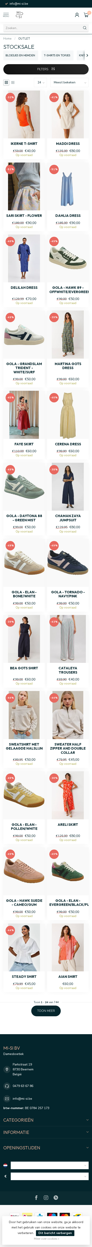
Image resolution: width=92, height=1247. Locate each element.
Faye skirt (24, 444)
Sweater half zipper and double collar (68, 748)
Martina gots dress (68, 366)
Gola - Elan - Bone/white (24, 594)
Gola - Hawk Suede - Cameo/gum (24, 903)
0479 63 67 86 (23, 1086)
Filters (43, 69)
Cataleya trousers (68, 670)
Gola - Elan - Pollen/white (24, 827)
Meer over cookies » (46, 1239)
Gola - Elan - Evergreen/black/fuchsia (67, 903)
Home (7, 39)
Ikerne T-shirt (24, 144)
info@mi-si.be (22, 1099)
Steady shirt (24, 977)
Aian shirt (67, 977)
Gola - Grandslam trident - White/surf (24, 368)
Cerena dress (68, 444)
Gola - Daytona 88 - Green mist (24, 518)
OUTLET (24, 39)
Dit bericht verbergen (55, 1233)
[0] (86, 14)
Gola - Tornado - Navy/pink (68, 594)
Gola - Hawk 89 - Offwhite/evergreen (67, 290)
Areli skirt (68, 825)
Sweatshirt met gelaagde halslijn (24, 746)
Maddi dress (68, 144)
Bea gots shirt (24, 668)
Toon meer (46, 1011)
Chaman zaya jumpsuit (68, 518)
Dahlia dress (68, 216)
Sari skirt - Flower (24, 216)
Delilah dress (24, 288)
